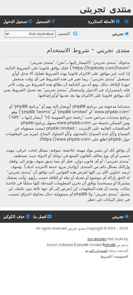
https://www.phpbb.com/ (65, 139)
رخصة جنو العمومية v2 (64, 117)
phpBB (110, 244)
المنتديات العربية (96, 250)
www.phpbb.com (74, 122)
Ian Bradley (97, 239)
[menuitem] (104, 21)
